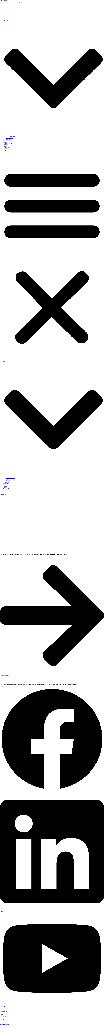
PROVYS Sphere (10, 136)
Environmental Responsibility (7, 1027)
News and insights (7, 143)
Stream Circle (9, 138)
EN (6, 149)
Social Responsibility (5, 1024)
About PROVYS (7, 140)
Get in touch (6, 147)
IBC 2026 (5, 144)
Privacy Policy (3, 1019)
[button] (52, 256)
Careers (5, 146)
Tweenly (8, 139)
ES (5, 150)
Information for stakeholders (7, 1022)
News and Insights (4, 1011)
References (5, 142)
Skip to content (3, 0)
